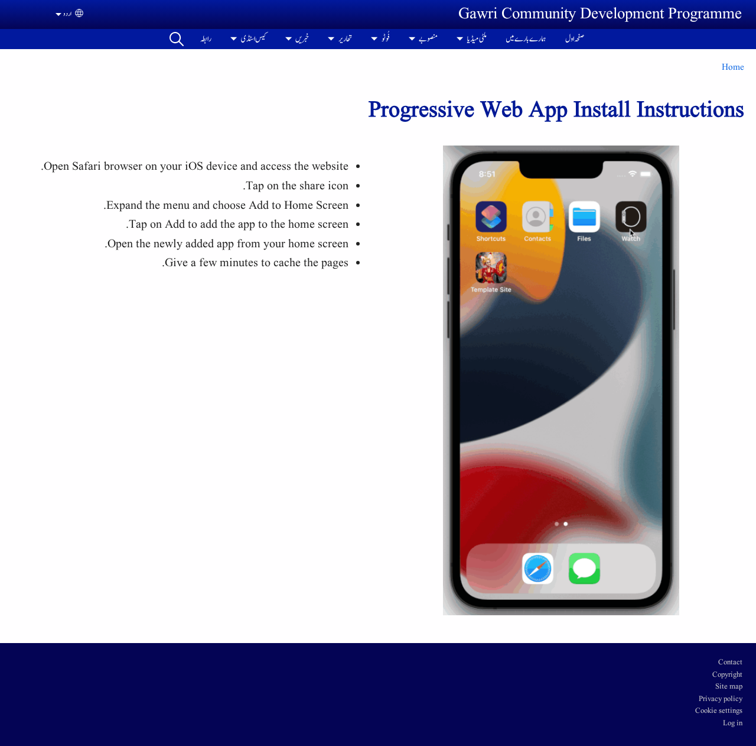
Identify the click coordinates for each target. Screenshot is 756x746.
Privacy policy (720, 699)
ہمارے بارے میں (526, 39)
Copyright (727, 675)
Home (733, 67)
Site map (728, 687)
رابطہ (205, 39)
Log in (732, 723)
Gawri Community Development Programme (600, 14)
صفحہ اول (574, 39)
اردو (67, 14)
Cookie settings (718, 711)
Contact (730, 662)
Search (176, 39)
